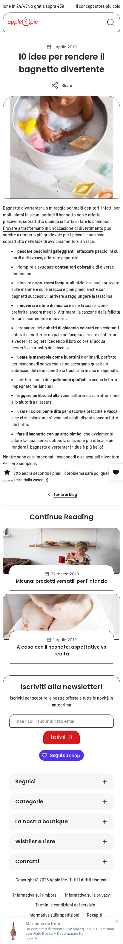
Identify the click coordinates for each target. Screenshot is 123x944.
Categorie (29, 801)
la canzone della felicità (99, 311)
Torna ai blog (65, 494)
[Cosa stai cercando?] (110, 22)
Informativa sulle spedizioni (53, 914)
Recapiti (94, 914)
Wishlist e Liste (35, 841)
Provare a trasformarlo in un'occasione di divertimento (53, 228)
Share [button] (66, 85)
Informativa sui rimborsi (35, 895)
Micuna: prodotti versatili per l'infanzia (61, 581)
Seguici (25, 781)
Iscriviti (58, 737)
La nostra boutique (41, 821)
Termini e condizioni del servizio (65, 904)
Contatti (27, 861)
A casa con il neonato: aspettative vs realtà (61, 650)
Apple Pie (58, 879)
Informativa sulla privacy (87, 895)
